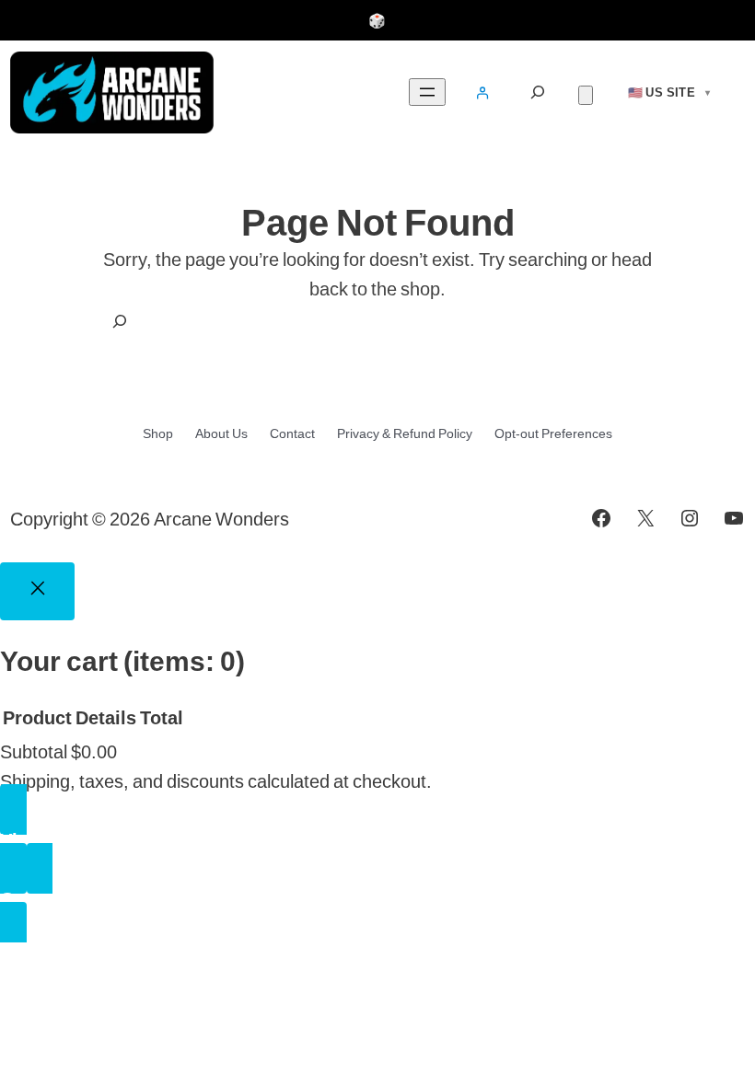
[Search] (537, 92)
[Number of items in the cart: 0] (585, 95)
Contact (292, 433)
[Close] (37, 591)
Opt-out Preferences (553, 433)
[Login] (483, 92)
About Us (221, 433)
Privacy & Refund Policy (404, 433)
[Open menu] (427, 92)
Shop (158, 433)
